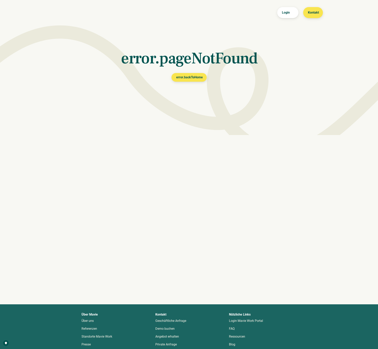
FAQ (232, 328)
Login (286, 12)
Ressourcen (237, 336)
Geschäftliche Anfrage (170, 321)
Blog (232, 344)
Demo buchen (165, 328)
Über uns (88, 321)
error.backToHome (189, 77)
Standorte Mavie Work (97, 336)
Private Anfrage (166, 344)
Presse (86, 344)
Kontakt (313, 12)
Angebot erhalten (167, 336)
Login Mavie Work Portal (246, 321)
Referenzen (89, 328)
